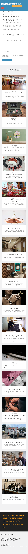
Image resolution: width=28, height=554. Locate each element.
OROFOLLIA (14, 308)
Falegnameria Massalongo (14, 442)
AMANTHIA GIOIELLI (14, 389)
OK (2, 8)
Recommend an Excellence (11, 52)
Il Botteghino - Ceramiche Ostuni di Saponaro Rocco (14, 470)
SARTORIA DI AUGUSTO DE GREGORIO (14, 336)
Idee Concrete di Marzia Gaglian (14, 147)
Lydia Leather (14, 497)
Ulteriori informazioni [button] (17, 6)
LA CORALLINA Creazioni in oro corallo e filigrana (14, 200)
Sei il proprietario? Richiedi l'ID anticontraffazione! (12, 20)
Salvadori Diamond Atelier (14, 254)
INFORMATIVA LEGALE (18, 548)
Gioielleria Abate (14, 281)
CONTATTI (3, 546)
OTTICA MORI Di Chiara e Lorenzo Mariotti (14, 415)
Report (7, 60)
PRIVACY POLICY (10, 546)
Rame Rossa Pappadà (14, 228)
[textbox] (14, 177)
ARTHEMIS (14, 120)
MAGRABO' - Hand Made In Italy (14, 93)
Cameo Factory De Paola (14, 174)
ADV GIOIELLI (14, 363)
